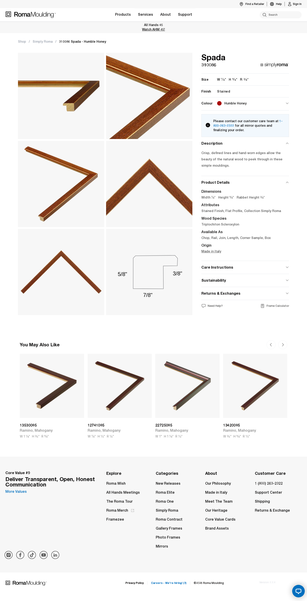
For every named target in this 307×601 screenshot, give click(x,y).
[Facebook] (20, 555)
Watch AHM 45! (153, 29)
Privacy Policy (134, 583)
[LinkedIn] (55, 555)
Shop (22, 41)
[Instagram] (8, 555)
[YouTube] (44, 555)
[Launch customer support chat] (298, 591)
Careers (168, 583)
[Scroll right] (271, 344)
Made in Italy (211, 251)
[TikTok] (32, 555)
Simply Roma (43, 41)
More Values (16, 491)
